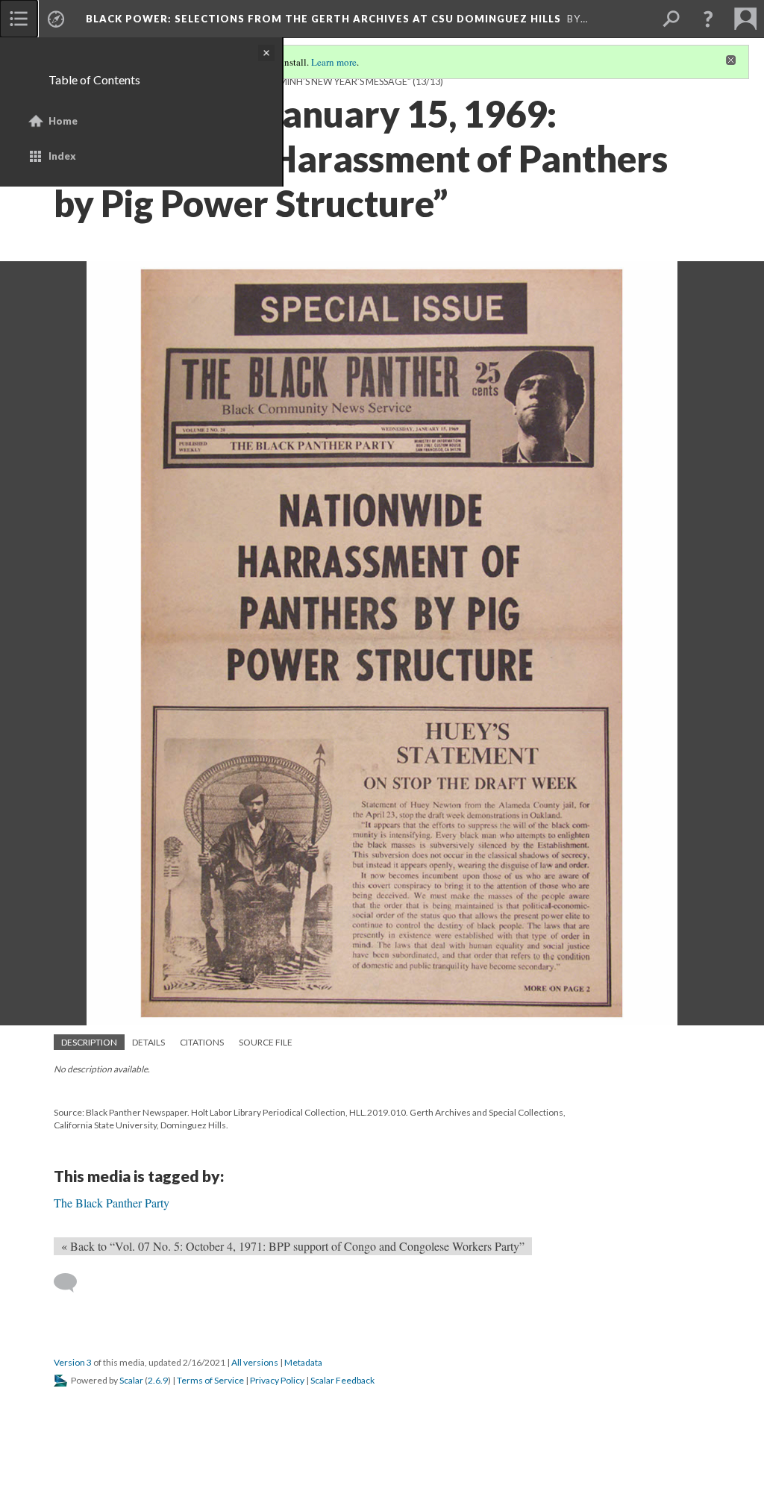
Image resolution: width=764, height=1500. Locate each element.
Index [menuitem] (62, 156)
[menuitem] (18, 18)
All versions (254, 1362)
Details (148, 1042)
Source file (265, 1042)
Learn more (334, 62)
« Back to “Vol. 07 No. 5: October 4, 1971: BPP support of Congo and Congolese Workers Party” (293, 1246)
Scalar (131, 1380)
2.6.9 (158, 1380)
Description (89, 1042)
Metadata (303, 1362)
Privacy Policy (277, 1380)
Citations (202, 1042)
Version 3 (73, 1362)
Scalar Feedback (342, 1380)
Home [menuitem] (63, 121)
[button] (708, 18)
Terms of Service (210, 1380)
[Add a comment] (72, 1283)
